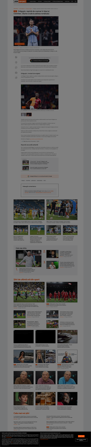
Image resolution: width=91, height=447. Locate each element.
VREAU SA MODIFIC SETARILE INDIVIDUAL (81, 440)
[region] (45, 439)
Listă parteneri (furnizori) (44, 439)
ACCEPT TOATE (81, 436)
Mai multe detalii (8, 437)
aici (12, 442)
